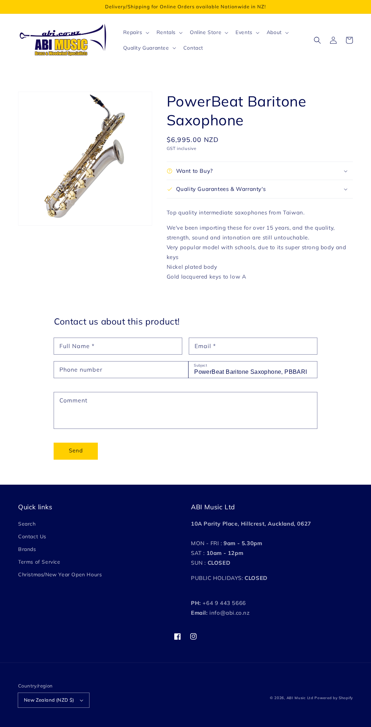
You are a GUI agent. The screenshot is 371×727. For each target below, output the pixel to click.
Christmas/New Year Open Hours (60, 574)
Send (76, 450)
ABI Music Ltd (300, 697)
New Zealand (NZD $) (49, 700)
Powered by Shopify (333, 697)
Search (27, 524)
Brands (27, 549)
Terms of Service (39, 562)
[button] (317, 40)
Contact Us (32, 536)
